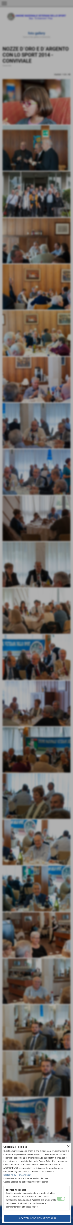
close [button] (68, 1146)
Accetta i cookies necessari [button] (37, 1218)
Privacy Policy (24, 1175)
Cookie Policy (9, 1175)
